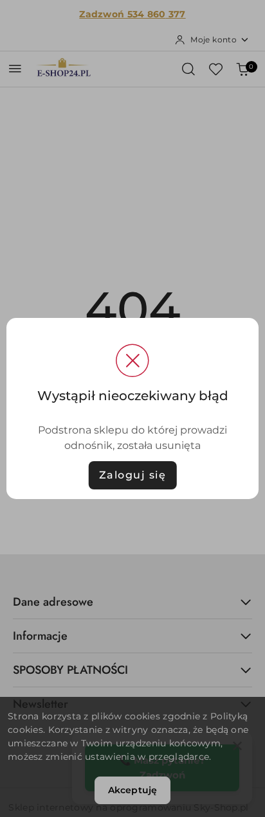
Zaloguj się (133, 475)
